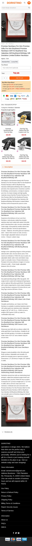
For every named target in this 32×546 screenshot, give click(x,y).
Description (9, 167)
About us (4, 520)
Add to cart (19, 78)
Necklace (11, 43)
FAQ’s (3, 523)
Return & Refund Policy (9, 492)
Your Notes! (4, 64)
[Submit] (29, 7)
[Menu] (3, 2)
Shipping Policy (6, 500)
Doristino (14, 3)
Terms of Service (7, 511)
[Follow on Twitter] (16, 533)
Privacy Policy (6, 496)
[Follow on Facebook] (13, 533)
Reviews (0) (8, 432)
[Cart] (29, 2)
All (6, 43)
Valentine (17, 107)
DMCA (3, 527)
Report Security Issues (9, 507)
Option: (3, 58)
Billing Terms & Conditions (10, 503)
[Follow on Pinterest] (18, 533)
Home (2, 43)
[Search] (24, 3)
